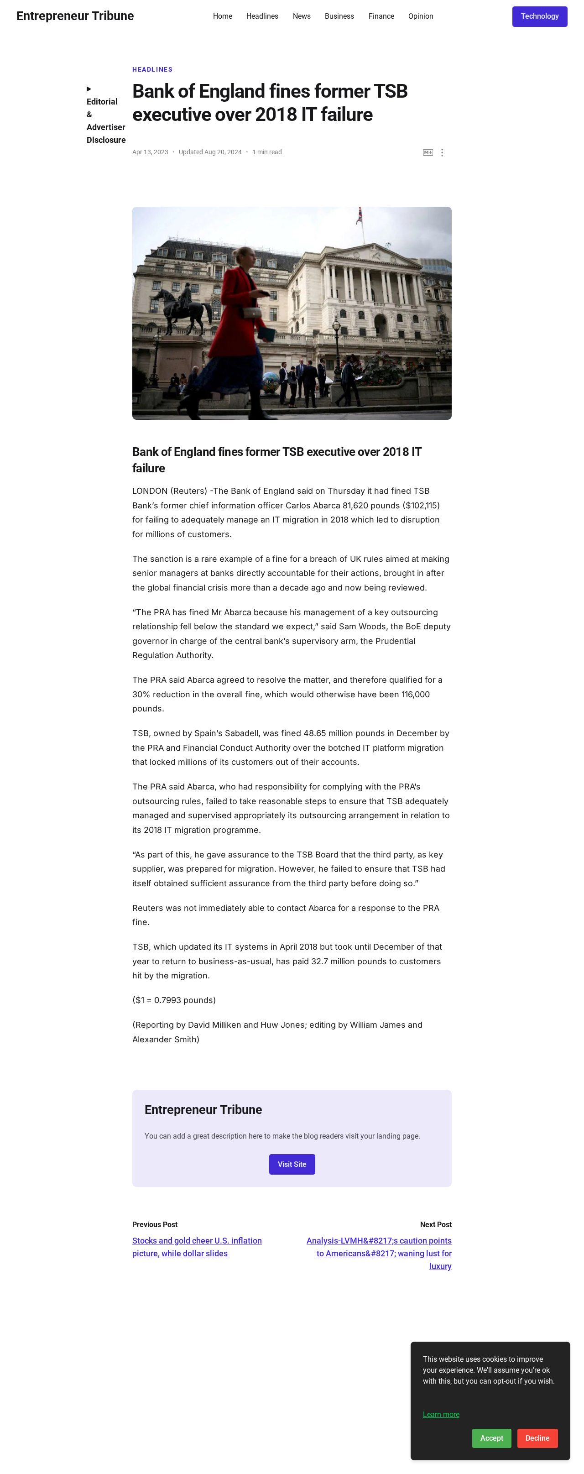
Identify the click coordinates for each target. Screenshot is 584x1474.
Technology (540, 16)
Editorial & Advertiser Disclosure (103, 121)
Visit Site (292, 1164)
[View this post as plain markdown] (428, 152)
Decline (538, 1438)
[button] (442, 152)
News (302, 16)
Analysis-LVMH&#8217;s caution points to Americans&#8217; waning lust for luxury (379, 1253)
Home (222, 16)
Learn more (441, 1414)
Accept (491, 1438)
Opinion (420, 16)
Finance (381, 16)
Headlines (262, 16)
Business (339, 16)
